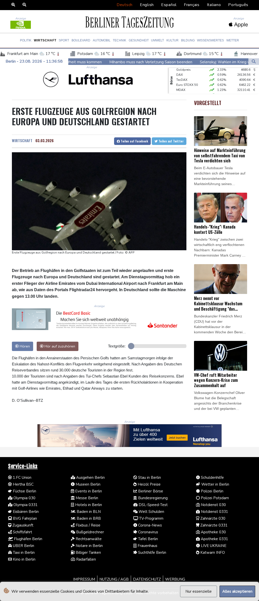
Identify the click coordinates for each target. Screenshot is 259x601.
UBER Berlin (23, 545)
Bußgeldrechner (89, 532)
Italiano (214, 5)
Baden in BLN (88, 511)
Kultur (172, 40)
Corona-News (149, 525)
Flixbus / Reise (87, 525)
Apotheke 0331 (214, 538)
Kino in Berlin (23, 559)
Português (238, 5)
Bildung (188, 40)
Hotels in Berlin (88, 504)
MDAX (180, 85)
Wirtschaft (45, 40)
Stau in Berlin (149, 477)
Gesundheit (139, 40)
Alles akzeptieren (237, 591)
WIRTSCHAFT (22, 140)
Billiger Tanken (88, 552)
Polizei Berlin (211, 491)
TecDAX (181, 75)
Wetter (232, 40)
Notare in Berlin (89, 545)
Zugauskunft (22, 525)
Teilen (134, 141)
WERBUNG (175, 579)
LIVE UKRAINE (213, 545)
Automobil (102, 40)
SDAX (180, 90)
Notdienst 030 (213, 504)
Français (192, 5)
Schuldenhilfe (212, 477)
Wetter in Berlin (214, 484)
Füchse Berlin (24, 491)
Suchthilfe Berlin (151, 552)
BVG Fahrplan (24, 518)
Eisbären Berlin (25, 511)
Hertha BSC (23, 484)
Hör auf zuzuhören (59, 346)
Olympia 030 (23, 497)
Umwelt (157, 40)
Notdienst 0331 (214, 511)
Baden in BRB (88, 518)
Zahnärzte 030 (212, 518)
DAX (179, 70)
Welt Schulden (151, 511)
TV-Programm (150, 518)
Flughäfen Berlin (27, 538)
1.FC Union (21, 477)
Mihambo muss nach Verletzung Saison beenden (114, 61)
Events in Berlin (88, 491)
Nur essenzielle (198, 591)
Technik (119, 40)
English (147, 5)
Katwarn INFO (212, 552)
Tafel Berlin (147, 538)
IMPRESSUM (84, 579)
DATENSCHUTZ (147, 579)
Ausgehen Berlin (90, 477)
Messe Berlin (86, 497)
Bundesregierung (152, 497)
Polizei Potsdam (214, 497)
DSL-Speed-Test (153, 504)
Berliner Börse (150, 491)
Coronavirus (147, 532)
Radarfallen (85, 559)
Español (169, 5)
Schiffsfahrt (22, 532)
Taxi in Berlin (23, 552)
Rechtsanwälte (88, 538)
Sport (64, 40)
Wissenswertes (210, 40)
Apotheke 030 (213, 532)
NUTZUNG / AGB (114, 579)
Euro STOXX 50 (187, 80)
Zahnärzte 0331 (213, 525)
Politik (25, 40)
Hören (24, 346)
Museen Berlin (87, 484)
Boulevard (81, 40)
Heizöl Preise (149, 484)
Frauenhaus (147, 545)
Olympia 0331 (25, 504)
